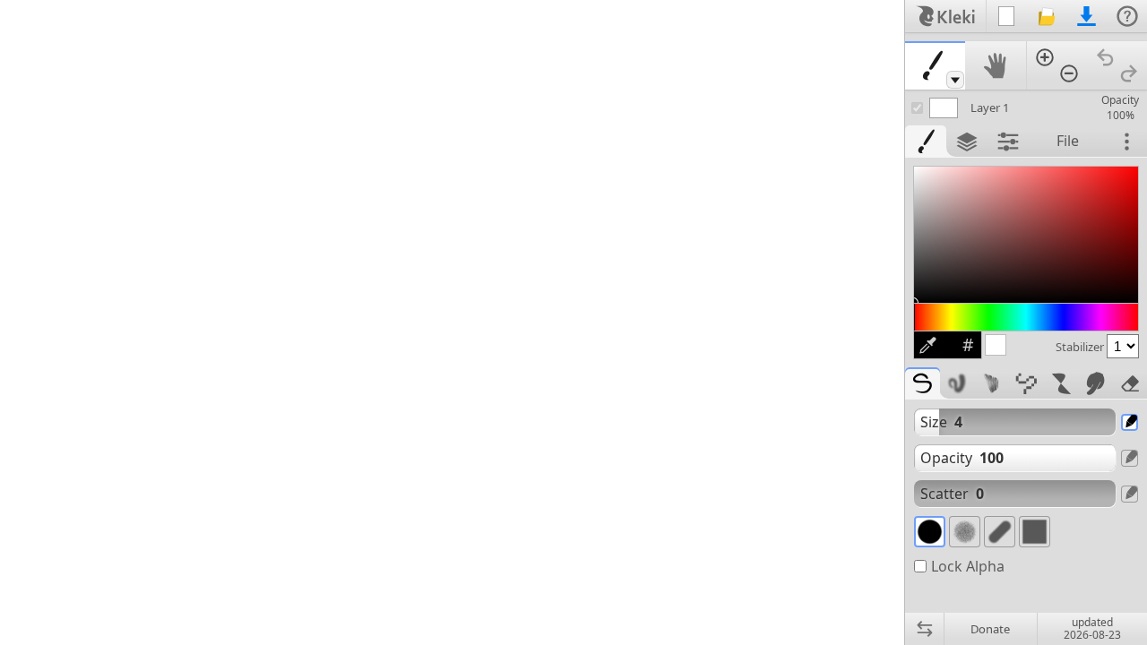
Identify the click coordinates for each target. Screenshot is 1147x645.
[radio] (929, 531)
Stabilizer (1081, 347)
